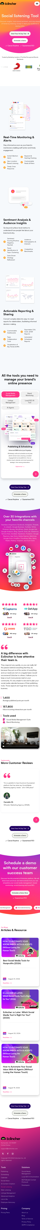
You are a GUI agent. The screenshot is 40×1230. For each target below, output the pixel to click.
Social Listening (6, 1187)
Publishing (4, 1171)
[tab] (10, 394)
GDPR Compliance (28, 1225)
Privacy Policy (26, 1222)
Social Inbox (5, 1181)
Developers (26, 1185)
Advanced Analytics (8, 1196)
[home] (8, 3)
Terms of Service (27, 1219)
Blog (23, 1215)
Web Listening (6, 1190)
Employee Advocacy (8, 1202)
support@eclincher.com (9, 1148)
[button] (37, 3)
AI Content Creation (8, 1184)
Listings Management (8, 1193)
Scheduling (5, 1174)
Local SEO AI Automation (30, 1177)
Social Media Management (26, 1172)
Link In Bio (4, 1199)
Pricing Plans (5, 1212)
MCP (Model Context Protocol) (29, 1181)
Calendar (4, 1177)
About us (25, 1212)
